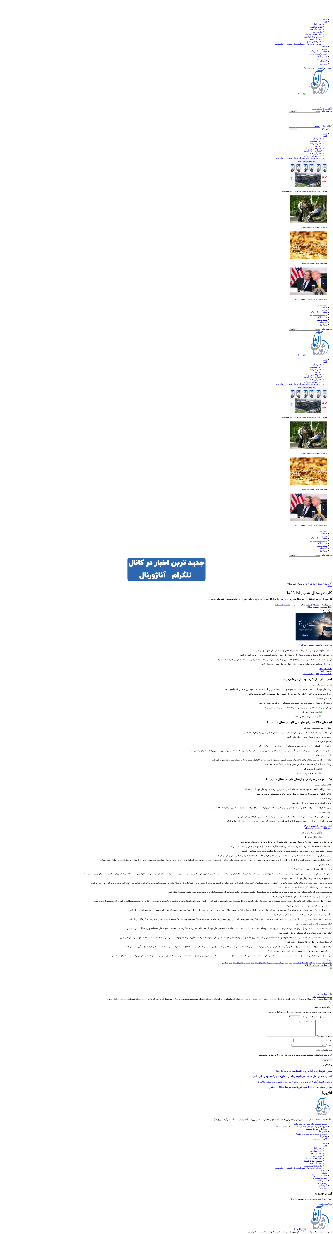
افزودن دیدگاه (312, 604)
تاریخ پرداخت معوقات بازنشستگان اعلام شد (314, 227)
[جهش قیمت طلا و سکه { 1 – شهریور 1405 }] (308, 258)
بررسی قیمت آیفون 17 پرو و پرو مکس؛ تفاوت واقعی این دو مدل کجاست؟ (294, 1081)
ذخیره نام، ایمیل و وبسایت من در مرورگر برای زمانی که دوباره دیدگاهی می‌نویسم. (293, 1055)
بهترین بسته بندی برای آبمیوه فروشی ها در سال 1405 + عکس (300, 1087)
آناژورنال (326, 664)
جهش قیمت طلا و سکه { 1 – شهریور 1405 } (314, 263)
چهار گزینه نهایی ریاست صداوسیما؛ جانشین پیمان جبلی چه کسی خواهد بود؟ (304, 191)
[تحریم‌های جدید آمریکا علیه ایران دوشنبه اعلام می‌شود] (308, 294)
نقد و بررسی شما (324, 1036)
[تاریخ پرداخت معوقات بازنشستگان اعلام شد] (308, 222)
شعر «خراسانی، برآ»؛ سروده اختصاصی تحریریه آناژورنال (315, 645)
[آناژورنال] (314, 94)
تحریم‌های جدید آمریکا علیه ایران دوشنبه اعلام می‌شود (311, 299)
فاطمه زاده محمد (282, 604)
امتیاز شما (305, 1017)
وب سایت (328, 1050)
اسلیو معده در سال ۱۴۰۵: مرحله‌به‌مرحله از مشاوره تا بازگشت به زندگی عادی (292, 1076)
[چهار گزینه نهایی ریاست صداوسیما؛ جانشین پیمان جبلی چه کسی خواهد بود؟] (308, 186)
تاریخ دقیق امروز (325, 1204)
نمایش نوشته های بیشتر (322, 996)
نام (330, 1040)
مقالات (329, 586)
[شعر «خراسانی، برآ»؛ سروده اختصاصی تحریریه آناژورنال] (314, 640)
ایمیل (329, 1045)
